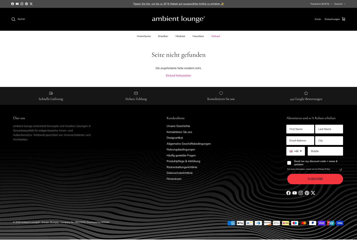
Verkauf (215, 36)
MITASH (105, 222)
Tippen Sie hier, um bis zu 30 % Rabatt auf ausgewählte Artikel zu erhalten (178, 4)
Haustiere (198, 36)
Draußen (163, 36)
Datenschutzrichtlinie (180, 173)
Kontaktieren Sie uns (179, 132)
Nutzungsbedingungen (181, 149)
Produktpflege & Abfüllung (183, 161)
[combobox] (295, 151)
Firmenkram (174, 179)
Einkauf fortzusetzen (178, 75)
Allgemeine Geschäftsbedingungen (189, 144)
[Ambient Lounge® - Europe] (178, 19)
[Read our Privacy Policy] (341, 170)
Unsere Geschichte (178, 126)
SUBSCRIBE (315, 179)
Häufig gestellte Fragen (181, 155)
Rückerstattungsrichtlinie (182, 167)
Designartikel (175, 138)
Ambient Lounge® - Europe (35, 222)
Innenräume (144, 36)
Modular (180, 36)
